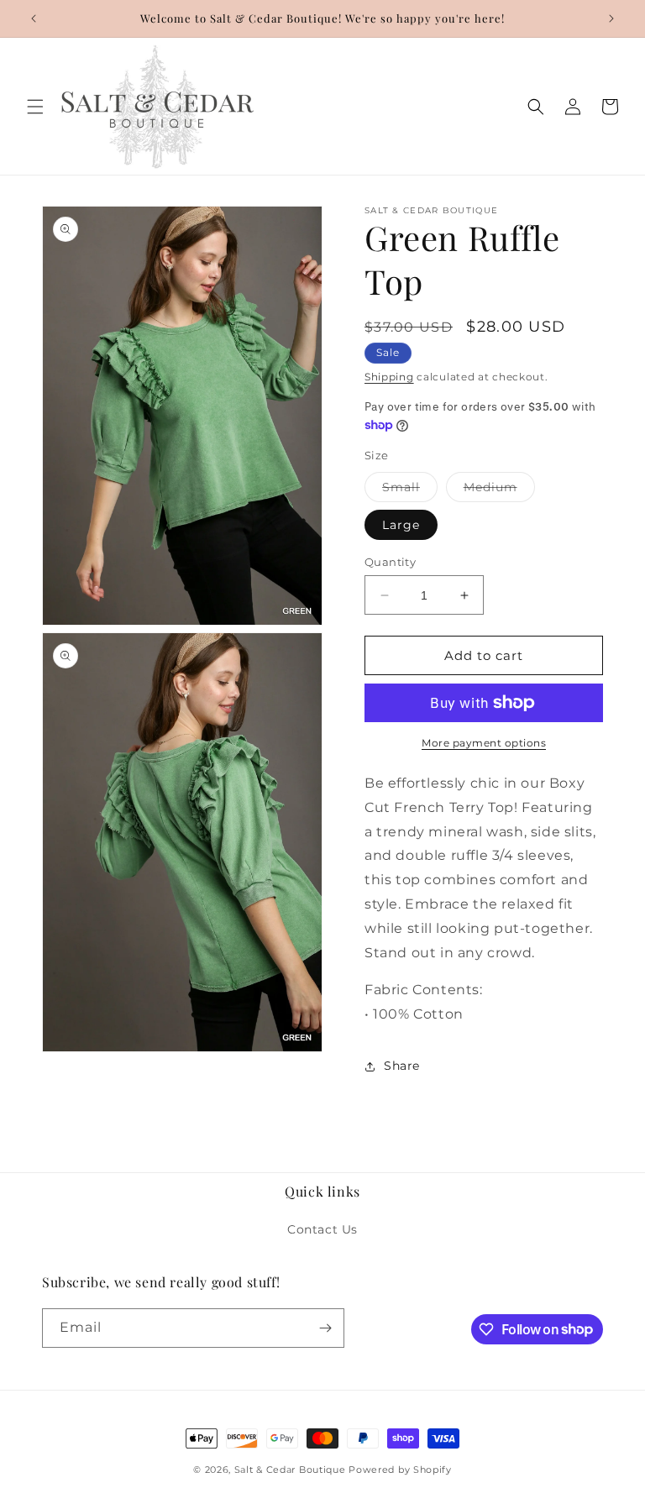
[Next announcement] (611, 18)
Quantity (390, 561)
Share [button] (402, 1065)
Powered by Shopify (400, 1469)
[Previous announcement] (33, 18)
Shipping (389, 376)
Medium (499, 490)
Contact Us (322, 1229)
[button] (35, 106)
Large (401, 524)
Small (410, 490)
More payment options (484, 742)
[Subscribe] (325, 1328)
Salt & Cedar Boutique (290, 1469)
